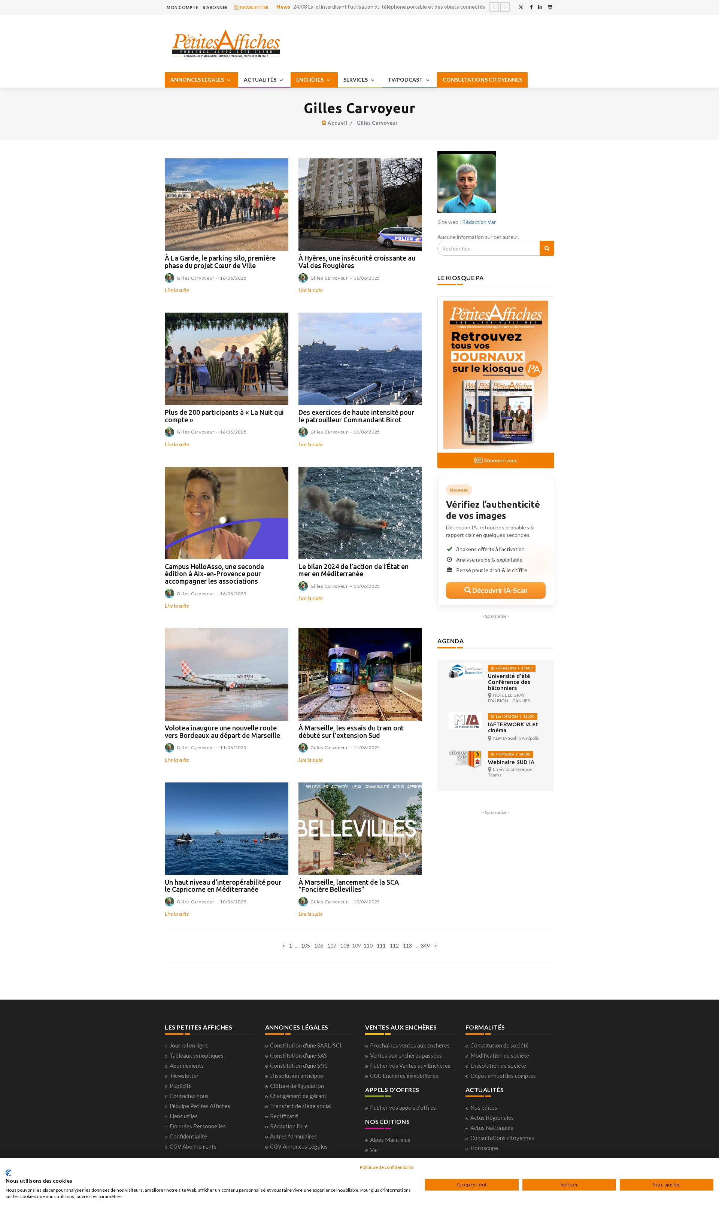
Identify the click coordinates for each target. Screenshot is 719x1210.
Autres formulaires (293, 1136)
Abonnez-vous (500, 460)
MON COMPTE (182, 7)
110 (368, 945)
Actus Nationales (491, 1127)
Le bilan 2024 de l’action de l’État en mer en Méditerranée (353, 570)
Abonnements (187, 1065)
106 (318, 945)
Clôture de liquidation (297, 1085)
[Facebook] (531, 7)
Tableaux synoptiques (197, 1055)
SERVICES (356, 79)
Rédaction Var (478, 222)
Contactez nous (189, 1095)
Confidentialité (188, 1136)
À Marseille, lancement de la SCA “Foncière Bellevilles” (348, 885)
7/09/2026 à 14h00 (512, 754)
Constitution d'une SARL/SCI (306, 1045)
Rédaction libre (289, 1126)
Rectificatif (284, 1116)
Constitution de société (499, 1045)
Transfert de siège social (300, 1106)
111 (381, 945)
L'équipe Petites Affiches (200, 1106)
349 (425, 945)
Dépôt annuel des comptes (503, 1075)
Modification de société (499, 1055)
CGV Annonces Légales (299, 1146)
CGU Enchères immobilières (404, 1075)
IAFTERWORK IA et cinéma (513, 727)
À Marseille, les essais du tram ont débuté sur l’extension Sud (351, 731)
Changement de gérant (298, 1095)
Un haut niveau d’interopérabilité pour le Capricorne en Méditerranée (223, 885)
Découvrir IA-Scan (499, 590)
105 (305, 945)
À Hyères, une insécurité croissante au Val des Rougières (356, 261)
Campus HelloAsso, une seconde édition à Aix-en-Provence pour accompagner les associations (214, 574)
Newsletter (185, 1075)
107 (331, 945)
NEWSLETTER (254, 7)
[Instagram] (550, 7)
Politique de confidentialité (387, 1167)
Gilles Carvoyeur (196, 278)
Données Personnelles (198, 1126)
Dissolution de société (498, 1065)
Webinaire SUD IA (511, 762)
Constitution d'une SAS (298, 1055)
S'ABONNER (215, 7)
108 (344, 945)
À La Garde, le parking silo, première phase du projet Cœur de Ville (220, 261)
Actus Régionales (492, 1117)
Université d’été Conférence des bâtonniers (509, 682)
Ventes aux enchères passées (406, 1055)
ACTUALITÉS (260, 79)
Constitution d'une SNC (299, 1065)
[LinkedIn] (540, 7)
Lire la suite (177, 290)
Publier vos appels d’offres (403, 1107)
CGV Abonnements (193, 1146)
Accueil (338, 123)
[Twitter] (521, 7)
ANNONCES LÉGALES (197, 79)
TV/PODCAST (406, 79)
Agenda (450, 640)
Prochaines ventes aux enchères (410, 1045)
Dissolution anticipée (296, 1075)
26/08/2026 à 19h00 (513, 668)
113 (407, 945)
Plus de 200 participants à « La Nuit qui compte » (224, 415)
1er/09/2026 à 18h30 (514, 716)
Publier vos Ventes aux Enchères (410, 1065)
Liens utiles (184, 1116)
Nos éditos (483, 1107)
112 (394, 945)
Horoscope (484, 1147)
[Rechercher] (547, 248)
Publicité (181, 1085)
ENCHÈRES (310, 79)
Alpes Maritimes (390, 1139)
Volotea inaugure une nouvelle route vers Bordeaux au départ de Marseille (222, 731)
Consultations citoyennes (502, 1137)
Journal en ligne (189, 1045)
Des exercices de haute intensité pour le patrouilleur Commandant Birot (356, 415)
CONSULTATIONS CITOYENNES (482, 79)
